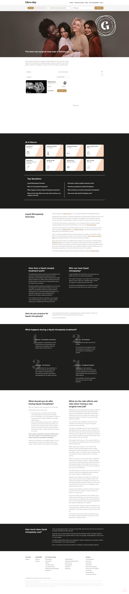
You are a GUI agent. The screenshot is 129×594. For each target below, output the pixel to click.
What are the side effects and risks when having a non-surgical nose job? (44, 194)
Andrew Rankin (95, 251)
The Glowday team (90, 572)
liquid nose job (67, 213)
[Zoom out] (102, 73)
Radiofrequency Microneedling (52, 568)
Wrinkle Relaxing (68, 559)
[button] (36, 86)
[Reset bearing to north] (102, 75)
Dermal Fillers (48, 561)
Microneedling (48, 559)
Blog (86, 2)
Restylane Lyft (66, 229)
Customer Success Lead (91, 574)
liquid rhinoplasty (91, 225)
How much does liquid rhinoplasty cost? (80, 193)
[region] (88, 88)
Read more (38, 351)
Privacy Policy (89, 563)
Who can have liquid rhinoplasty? (37, 186)
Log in (101, 2)
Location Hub (88, 570)
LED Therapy (67, 568)
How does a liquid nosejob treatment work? (81, 183)
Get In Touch (88, 561)
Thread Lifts (67, 566)
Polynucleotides (68, 564)
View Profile (62, 90)
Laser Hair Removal (49, 564)
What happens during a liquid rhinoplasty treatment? (43, 190)
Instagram (27, 559)
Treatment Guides (79, 2)
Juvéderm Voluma (78, 229)
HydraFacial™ (48, 570)
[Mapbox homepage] (76, 105)
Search (71, 2)
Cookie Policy (89, 564)
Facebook (37, 559)
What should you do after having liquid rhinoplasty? (83, 190)
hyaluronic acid (56, 242)
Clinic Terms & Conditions (91, 566)
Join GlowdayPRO (94, 2)
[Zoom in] (102, 71)
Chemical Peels (68, 563)
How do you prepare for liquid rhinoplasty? (81, 186)
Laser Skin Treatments (50, 566)
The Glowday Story (90, 559)
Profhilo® (47, 563)
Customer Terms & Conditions (92, 568)
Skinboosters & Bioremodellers (71, 561)
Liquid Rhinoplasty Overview (36, 183)
